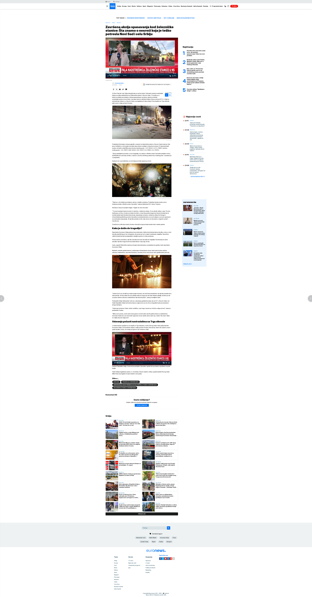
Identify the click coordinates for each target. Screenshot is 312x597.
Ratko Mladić (152, 537)
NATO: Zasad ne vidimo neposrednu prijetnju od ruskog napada (199, 234)
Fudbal (161, 541)
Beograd (169, 541)
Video (170, 6)
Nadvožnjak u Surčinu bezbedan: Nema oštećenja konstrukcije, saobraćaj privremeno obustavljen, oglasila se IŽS (166, 434)
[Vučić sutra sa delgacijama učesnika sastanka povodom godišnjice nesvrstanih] (148, 496)
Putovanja (157, 6)
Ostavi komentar (142, 405)
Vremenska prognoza (134, 565)
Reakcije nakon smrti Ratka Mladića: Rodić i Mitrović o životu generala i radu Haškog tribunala (195, 62)
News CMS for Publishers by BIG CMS (156, 595)
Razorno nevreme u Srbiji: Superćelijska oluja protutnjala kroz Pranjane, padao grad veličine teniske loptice (196, 81)
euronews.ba (189, 202)
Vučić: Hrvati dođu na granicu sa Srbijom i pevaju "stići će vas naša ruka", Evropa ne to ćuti (129, 423)
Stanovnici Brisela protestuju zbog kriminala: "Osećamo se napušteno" (197, 124)
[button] (142, 58)
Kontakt (148, 572)
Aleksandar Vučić (141, 537)
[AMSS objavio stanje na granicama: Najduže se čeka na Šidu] (112, 475)
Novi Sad (116, 382)
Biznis (134, 6)
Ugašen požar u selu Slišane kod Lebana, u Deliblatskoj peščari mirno (129, 434)
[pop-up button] (173, 76)
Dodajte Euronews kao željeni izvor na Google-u (158, 84)
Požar (174, 537)
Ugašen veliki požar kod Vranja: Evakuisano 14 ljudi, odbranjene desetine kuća (165, 465)
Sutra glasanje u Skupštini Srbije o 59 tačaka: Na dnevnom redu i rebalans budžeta (129, 485)
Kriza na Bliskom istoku (186, 18)
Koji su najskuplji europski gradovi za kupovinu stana (199, 244)
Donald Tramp (144, 541)
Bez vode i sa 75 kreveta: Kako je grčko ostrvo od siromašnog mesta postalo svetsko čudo (195, 71)
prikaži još (141, 514)
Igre (129, 567)
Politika (121, 420)
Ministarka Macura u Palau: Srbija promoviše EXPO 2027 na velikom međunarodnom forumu (129, 444)
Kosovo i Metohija (154, 18)
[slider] (142, 73)
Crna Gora (176, 6)
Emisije (205, 6)
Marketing (148, 570)
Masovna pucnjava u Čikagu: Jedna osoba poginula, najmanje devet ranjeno (197, 148)
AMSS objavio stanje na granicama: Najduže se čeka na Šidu (130, 474)
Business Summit (186, 6)
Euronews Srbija (164, 537)
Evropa (124, 6)
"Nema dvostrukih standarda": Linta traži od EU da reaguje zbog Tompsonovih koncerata (166, 475)
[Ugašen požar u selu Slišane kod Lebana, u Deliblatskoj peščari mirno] (112, 434)
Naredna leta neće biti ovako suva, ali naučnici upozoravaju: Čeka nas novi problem (196, 53)
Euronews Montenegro (136, 18)
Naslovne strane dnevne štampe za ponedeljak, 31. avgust (130, 464)
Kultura (139, 6)
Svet (129, 6)
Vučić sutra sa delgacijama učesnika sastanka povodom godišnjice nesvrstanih (164, 496)
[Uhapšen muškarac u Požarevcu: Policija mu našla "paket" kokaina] (2, 298)
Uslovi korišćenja (150, 565)
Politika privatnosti (150, 567)
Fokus (191, 143)
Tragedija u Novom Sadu (130, 382)
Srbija (119, 6)
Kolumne (164, 6)
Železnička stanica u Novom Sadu (125, 387)
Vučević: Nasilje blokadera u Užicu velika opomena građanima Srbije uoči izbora (166, 506)
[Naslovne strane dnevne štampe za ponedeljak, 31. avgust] (112, 465)
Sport (144, 6)
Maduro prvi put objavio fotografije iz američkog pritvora (199, 222)
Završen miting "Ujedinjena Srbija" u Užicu (195, 90)
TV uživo (130, 560)
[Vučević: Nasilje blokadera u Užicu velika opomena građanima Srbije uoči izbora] (148, 506)
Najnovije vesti (132, 563)
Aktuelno (119, 22)
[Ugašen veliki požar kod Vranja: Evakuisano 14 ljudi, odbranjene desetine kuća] (148, 465)
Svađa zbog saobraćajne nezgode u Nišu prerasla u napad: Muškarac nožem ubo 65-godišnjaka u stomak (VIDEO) (129, 506)
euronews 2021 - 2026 (156, 593)
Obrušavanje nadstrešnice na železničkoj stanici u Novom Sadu (135, 385)
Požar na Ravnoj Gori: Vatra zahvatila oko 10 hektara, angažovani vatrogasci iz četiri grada (128, 496)
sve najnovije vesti (197, 176)
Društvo (158, 420)
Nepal (153, 541)
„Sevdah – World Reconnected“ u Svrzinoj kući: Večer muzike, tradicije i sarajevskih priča (199, 210)
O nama (148, 563)
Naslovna (108, 22)
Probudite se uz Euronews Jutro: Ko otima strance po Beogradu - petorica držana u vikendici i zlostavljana (129, 454)
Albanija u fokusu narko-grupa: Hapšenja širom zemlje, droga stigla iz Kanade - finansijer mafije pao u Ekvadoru (166, 485)
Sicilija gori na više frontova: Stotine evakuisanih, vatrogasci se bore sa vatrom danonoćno (197, 171)
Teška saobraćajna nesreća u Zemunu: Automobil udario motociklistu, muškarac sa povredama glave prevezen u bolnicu (165, 454)
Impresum (148, 560)
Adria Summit (197, 6)
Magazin (150, 6)
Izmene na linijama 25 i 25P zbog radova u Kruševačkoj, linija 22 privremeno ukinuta (166, 444)
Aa (166, 95)
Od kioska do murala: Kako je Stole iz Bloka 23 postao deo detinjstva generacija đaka (166, 423)
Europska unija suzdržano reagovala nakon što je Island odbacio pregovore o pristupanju (199, 256)
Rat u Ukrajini (169, 18)
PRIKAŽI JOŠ (187, 264)
